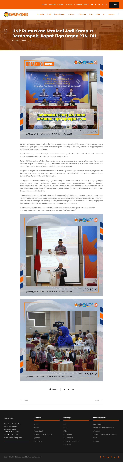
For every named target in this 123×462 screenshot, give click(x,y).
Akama (36, 424)
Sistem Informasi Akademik (103, 428)
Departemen (59, 14)
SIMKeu (96, 441)
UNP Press (67, 444)
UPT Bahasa (67, 434)
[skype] (111, 457)
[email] (92, 5)
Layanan (111, 14)
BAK (64, 424)
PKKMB (86, 5)
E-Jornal (60, 5)
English (44, 5)
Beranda (40, 14)
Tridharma (82, 14)
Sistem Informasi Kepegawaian (104, 434)
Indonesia (52, 5)
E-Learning (38, 441)
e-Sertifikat (78, 5)
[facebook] (95, 5)
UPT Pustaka (68, 438)
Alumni (114, 5)
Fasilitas (71, 14)
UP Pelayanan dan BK (71, 441)
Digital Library (98, 424)
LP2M (65, 428)
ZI (103, 14)
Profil (49, 14)
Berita (24, 41)
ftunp (17, 41)
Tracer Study (38, 431)
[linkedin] (108, 457)
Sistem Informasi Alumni (43, 434)
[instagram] (106, 5)
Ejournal (37, 438)
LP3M (65, 431)
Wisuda (36, 428)
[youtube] (102, 5)
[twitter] (99, 5)
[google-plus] (104, 457)
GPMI (98, 14)
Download (68, 5)
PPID (90, 14)
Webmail (96, 431)
